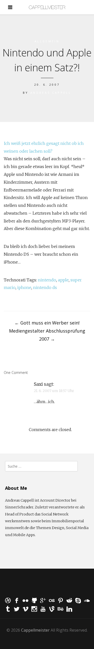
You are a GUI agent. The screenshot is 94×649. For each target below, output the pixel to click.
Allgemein (47, 41)
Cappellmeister (35, 630)
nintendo (47, 279)
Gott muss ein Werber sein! (47, 323)
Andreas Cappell (50, 92)
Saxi (38, 384)
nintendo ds (45, 287)
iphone (24, 287)
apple (63, 279)
